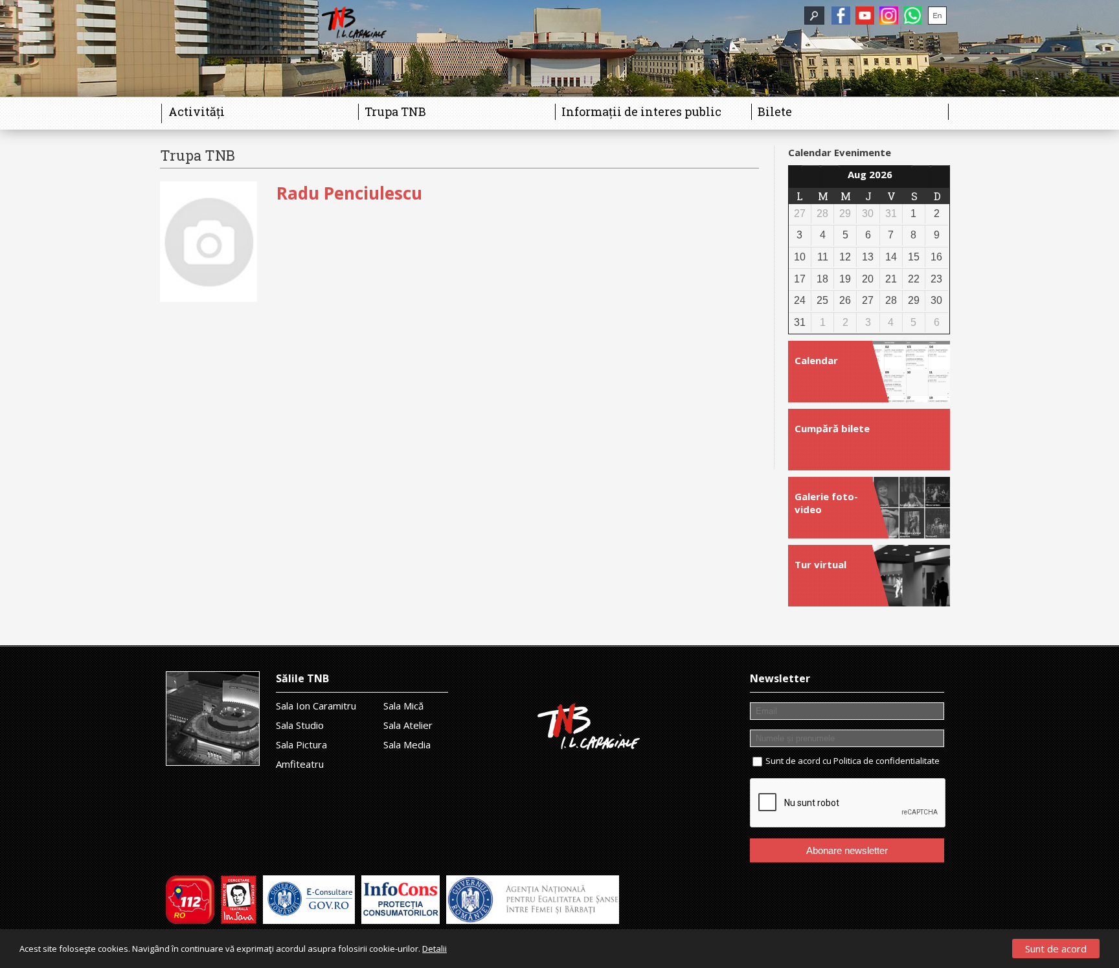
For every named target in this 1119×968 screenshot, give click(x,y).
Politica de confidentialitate (886, 760)
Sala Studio (300, 725)
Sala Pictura (301, 744)
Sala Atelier (408, 725)
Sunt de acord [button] (1056, 948)
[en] (937, 15)
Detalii (434, 948)
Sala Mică (403, 705)
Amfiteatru (300, 763)
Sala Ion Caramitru (316, 705)
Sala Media (407, 744)
